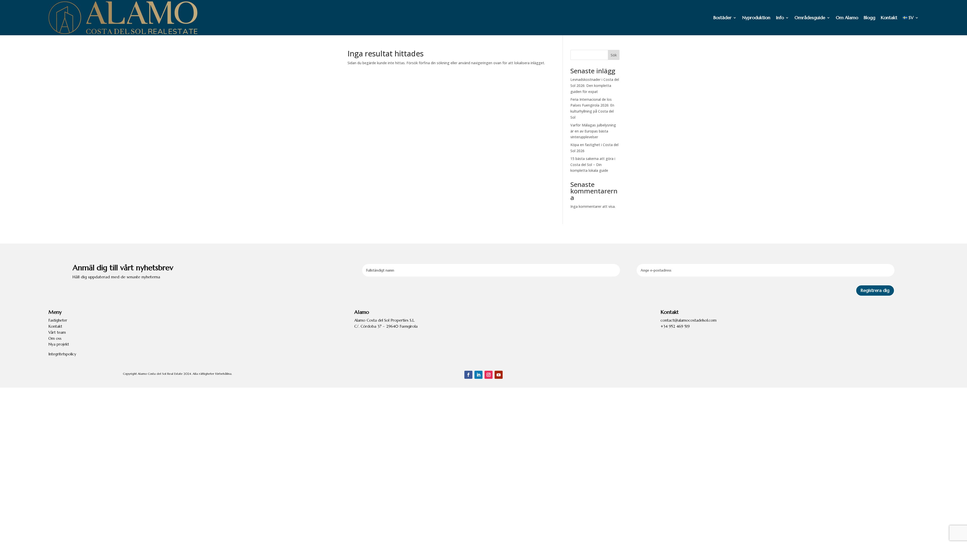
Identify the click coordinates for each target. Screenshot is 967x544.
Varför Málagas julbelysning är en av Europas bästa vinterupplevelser (593, 131)
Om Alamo (847, 17)
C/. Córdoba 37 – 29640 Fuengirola (386, 326)
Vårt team (57, 332)
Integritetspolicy (62, 354)
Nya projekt (58, 344)
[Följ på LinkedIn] (478, 375)
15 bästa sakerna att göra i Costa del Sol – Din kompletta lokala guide (592, 164)
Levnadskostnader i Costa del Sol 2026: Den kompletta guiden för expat (594, 85)
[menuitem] (911, 17)
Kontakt (889, 17)
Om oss (54, 338)
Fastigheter (57, 320)
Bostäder (722, 17)
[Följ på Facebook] (468, 375)
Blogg (869, 17)
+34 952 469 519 (675, 326)
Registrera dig (875, 290)
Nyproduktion (756, 17)
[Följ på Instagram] (489, 375)
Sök (614, 55)
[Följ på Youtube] (499, 375)
